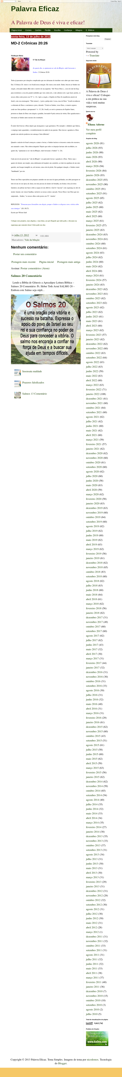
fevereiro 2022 (93, 389)
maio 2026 (91, 157)
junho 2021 (92, 426)
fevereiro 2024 (93, 280)
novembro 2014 (94, 786)
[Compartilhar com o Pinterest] (48, 236)
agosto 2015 (92, 745)
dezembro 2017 (94, 617)
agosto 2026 (92, 143)
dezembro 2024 (94, 234)
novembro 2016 (94, 676)
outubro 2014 (93, 790)
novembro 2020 (94, 457)
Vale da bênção (32, 239)
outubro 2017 (93, 626)
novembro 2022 (94, 348)
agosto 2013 (92, 854)
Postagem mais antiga (68, 262)
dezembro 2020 (94, 453)
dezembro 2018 (94, 562)
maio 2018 (91, 594)
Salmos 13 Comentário (34, 393)
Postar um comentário (25, 254)
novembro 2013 (94, 840)
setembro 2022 (94, 357)
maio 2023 (91, 321)
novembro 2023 (94, 293)
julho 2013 (92, 859)
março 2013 (92, 877)
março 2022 (92, 385)
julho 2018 (92, 585)
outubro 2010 (93, 1000)
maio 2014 (91, 813)
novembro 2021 (94, 403)
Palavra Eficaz (35, 9)
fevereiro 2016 (93, 717)
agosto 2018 (92, 581)
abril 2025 (91, 216)
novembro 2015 (94, 731)
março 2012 (92, 932)
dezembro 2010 (94, 991)
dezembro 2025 (94, 179)
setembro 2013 (94, 850)
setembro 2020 (94, 467)
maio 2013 (91, 868)
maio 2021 (91, 430)
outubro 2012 (93, 900)
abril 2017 (91, 654)
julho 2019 (92, 530)
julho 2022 (92, 366)
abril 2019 (91, 544)
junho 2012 (92, 918)
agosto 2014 (92, 799)
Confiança (68, 30)
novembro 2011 (94, 941)
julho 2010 (92, 1014)
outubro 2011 (93, 945)
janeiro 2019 (92, 558)
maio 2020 (91, 485)
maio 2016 (91, 704)
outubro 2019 (93, 517)
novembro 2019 (94, 512)
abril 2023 (91, 325)
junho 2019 (92, 535)
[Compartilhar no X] (44, 236)
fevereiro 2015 (93, 772)
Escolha (57, 30)
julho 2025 (92, 202)
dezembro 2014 (94, 781)
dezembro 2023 (94, 289)
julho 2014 (92, 804)
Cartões (38, 30)
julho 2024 (92, 257)
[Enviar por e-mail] (41, 236)
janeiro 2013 (92, 886)
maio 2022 (91, 375)
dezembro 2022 (94, 344)
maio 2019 (91, 540)
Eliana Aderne (96, 124)
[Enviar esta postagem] (36, 235)
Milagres (79, 30)
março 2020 (92, 494)
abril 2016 (91, 708)
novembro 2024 (94, 239)
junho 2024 (92, 261)
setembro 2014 (94, 795)
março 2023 (92, 330)
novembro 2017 (94, 622)
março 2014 (92, 822)
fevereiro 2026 (93, 170)
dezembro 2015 (94, 726)
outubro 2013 (93, 845)
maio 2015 (91, 758)
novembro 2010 (94, 995)
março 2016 (92, 713)
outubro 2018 (93, 571)
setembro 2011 (94, 950)
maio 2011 (91, 968)
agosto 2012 (92, 909)
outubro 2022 (93, 353)
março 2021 (92, 439)
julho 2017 (92, 640)
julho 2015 (92, 749)
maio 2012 (91, 922)
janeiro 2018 (92, 612)
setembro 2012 (94, 904)
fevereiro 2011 (93, 982)
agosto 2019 (92, 526)
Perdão (48, 30)
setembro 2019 (94, 521)
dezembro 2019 (94, 508)
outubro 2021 (93, 407)
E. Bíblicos (90, 30)
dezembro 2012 (94, 891)
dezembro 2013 (94, 836)
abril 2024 (91, 271)
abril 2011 (91, 973)
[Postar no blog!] (43, 236)
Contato (28, 30)
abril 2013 (91, 872)
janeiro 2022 (92, 394)
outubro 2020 (93, 462)
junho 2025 (92, 207)
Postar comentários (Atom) (35, 268)
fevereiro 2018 (93, 608)
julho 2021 (92, 421)
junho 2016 (92, 699)
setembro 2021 (94, 412)
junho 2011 (92, 964)
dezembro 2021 (94, 398)
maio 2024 (91, 266)
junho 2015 (92, 754)
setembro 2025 (94, 193)
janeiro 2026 (92, 175)
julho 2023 (92, 312)
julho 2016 (92, 695)
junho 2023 (92, 316)
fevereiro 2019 (93, 553)
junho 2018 (92, 590)
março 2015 (92, 767)
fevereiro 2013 (93, 881)
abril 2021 (91, 435)
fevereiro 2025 (93, 225)
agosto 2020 (92, 471)
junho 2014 (92, 809)
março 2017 (92, 658)
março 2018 (92, 603)
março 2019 (92, 549)
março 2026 (92, 166)
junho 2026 (92, 152)
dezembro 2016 (94, 672)
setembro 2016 (94, 685)
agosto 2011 (92, 954)
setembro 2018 (94, 576)
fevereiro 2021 (93, 444)
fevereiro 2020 (93, 499)
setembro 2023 (94, 302)
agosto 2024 (92, 252)
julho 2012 (92, 913)
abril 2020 (91, 489)
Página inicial (16, 30)
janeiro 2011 (92, 986)
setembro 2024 (94, 248)
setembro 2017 (94, 631)
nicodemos (92, 1059)
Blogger (62, 1063)
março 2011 (92, 977)
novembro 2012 (94, 895)
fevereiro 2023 (93, 334)
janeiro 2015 (92, 777)
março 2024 (92, 275)
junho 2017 (92, 644)
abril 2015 (91, 763)
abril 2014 (91, 818)
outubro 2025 (93, 188)
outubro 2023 (93, 298)
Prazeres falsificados (33, 382)
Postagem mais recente (23, 262)
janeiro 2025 (92, 230)
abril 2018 (91, 599)
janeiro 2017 (92, 667)
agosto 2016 (92, 690)
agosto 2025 (92, 198)
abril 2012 (91, 927)
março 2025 (92, 220)
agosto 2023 (92, 307)
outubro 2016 (93, 681)
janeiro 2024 (92, 284)
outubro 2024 (93, 243)
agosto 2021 (92, 416)
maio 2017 (91, 649)
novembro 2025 (94, 184)
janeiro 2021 (92, 448)
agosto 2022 (92, 362)
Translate (94, 55)
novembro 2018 (94, 567)
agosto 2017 (92, 635)
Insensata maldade (32, 371)
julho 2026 (92, 147)
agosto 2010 (92, 1009)
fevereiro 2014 (93, 827)
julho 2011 (92, 959)
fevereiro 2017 (93, 663)
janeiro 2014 (92, 831)
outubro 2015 (93, 736)
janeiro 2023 (92, 339)
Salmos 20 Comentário (26, 275)
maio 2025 (91, 211)
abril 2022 (91, 380)
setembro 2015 (94, 740)
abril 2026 (91, 161)
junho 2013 (92, 863)
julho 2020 (92, 476)
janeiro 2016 (92, 722)
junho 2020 (92, 480)
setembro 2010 (94, 1005)
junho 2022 (92, 371)
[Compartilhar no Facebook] (46, 236)
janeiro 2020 (92, 503)
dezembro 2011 (94, 936)
